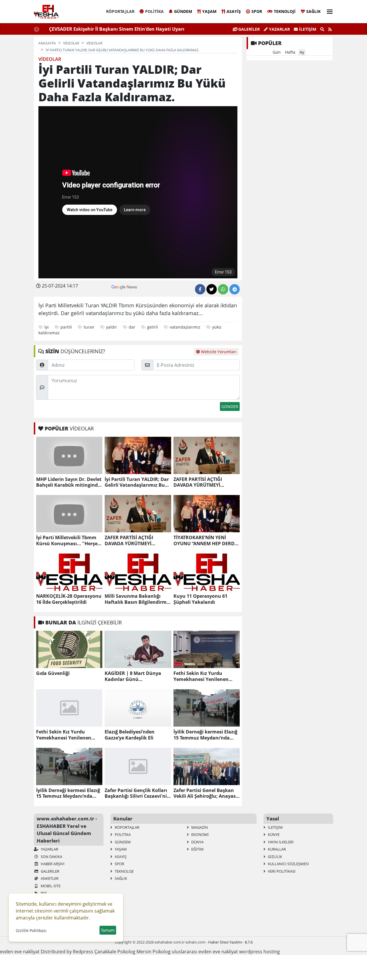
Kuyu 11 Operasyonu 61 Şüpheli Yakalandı (200, 599)
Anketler (49, 878)
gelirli (152, 327)
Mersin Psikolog (153, 951)
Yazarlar (279, 29)
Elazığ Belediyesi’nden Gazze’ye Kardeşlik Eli (130, 735)
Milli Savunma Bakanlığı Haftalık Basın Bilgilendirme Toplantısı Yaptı (137, 599)
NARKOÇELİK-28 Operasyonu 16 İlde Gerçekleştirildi (68, 599)
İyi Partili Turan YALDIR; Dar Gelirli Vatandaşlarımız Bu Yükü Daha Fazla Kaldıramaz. (137, 482)
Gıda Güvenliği (53, 673)
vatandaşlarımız (185, 327)
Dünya (197, 842)
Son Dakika (51, 856)
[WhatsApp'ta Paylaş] (223, 289)
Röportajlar (120, 11)
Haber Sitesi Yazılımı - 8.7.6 (230, 942)
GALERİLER (248, 29)
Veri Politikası (281, 871)
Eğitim (197, 849)
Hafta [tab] (290, 52)
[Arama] (322, 29)
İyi (46, 327)
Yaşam (209, 11)
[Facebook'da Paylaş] (200, 289)
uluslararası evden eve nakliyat (205, 951)
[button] (328, 11)
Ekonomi (199, 834)
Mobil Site (50, 885)
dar (132, 327)
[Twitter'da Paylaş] (211, 289)
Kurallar (276, 849)
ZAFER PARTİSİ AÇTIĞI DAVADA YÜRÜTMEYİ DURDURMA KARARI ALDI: (203, 482)
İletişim (307, 29)
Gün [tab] (277, 52)
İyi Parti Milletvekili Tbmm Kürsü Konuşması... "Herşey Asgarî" (68, 541)
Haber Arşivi (52, 863)
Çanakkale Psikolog (114, 951)
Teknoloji (285, 11)
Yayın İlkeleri (280, 842)
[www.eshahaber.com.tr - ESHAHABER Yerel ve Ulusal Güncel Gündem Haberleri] (46, 12)
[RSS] (330, 29)
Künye (273, 834)
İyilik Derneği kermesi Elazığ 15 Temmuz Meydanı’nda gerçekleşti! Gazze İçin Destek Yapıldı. (205, 735)
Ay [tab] (302, 52)
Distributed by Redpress (67, 951)
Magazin (199, 827)
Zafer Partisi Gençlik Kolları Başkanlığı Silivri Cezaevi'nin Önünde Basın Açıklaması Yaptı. (137, 793)
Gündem (183, 11)
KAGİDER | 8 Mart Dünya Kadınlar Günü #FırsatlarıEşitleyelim (133, 676)
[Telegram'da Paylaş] (234, 289)
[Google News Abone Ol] (124, 286)
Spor (256, 11)
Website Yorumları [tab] (218, 351)
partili (66, 327)
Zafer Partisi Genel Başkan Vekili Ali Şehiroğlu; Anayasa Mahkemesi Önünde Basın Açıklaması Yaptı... (206, 793)
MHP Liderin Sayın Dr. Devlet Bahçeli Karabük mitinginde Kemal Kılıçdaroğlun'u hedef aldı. (68, 482)
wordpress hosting (259, 951)
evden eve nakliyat (20, 951)
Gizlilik (274, 856)
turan (89, 327)
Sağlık (313, 11)
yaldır (111, 327)
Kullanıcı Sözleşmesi (288, 863)
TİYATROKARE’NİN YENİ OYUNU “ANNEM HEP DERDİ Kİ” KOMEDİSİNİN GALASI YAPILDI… (204, 541)
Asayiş (234, 11)
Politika (154, 11)
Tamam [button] (108, 930)
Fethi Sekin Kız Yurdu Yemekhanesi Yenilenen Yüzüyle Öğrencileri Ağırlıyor (206, 676)
